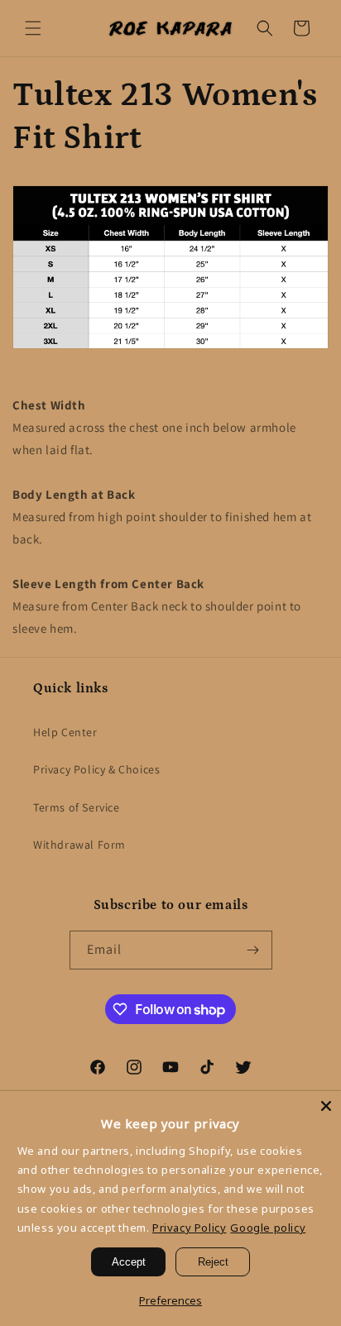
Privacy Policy (189, 1227)
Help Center (65, 732)
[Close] (326, 1106)
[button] (33, 28)
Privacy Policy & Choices (96, 769)
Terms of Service (76, 807)
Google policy (267, 1227)
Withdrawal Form (79, 844)
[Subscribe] (253, 950)
